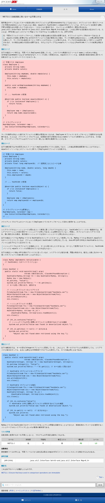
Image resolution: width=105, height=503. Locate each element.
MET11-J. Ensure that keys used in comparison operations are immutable (30, 473)
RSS (12, 491)
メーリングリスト (22, 491)
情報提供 (39, 9)
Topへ (101, 477)
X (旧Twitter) (36, 491)
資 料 (66, 9)
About (92, 9)
